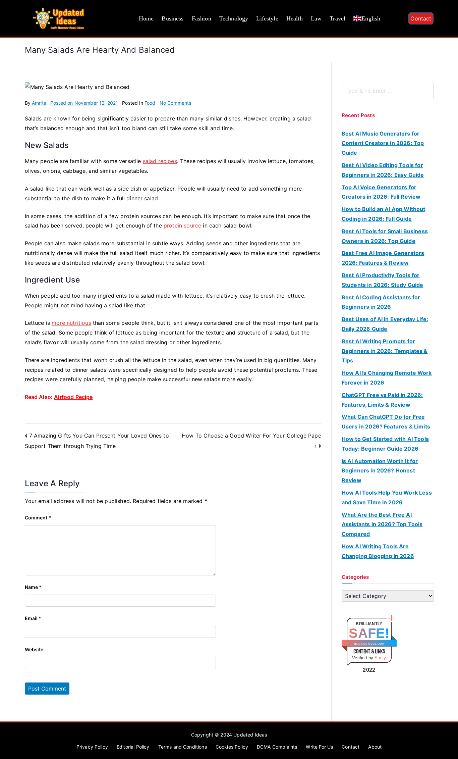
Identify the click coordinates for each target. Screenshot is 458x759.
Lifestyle (267, 18)
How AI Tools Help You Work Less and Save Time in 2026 (387, 497)
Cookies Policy (232, 747)
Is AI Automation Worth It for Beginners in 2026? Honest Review (380, 471)
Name (33, 587)
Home (146, 18)
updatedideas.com (369, 643)
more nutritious (71, 322)
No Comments (175, 103)
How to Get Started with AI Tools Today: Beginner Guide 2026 (385, 444)
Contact (420, 18)
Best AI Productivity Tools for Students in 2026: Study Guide (382, 280)
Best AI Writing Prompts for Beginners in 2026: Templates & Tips (385, 351)
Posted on (84, 103)
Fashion (201, 18)
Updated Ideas (250, 735)
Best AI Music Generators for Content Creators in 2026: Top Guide (383, 143)
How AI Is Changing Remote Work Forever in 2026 (387, 377)
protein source (182, 225)
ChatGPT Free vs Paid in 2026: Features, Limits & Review (382, 400)
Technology (233, 18)
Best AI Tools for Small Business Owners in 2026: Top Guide (385, 236)
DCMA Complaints (277, 747)
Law (316, 18)
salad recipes (160, 161)
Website (34, 649)
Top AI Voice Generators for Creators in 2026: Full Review (381, 192)
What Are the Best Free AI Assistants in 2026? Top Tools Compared (382, 524)
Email (33, 618)
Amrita (39, 103)
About (375, 747)
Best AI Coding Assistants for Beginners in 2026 (381, 302)
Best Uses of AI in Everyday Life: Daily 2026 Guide (385, 324)
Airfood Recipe (73, 397)
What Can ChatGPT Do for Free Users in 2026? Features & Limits (386, 421)
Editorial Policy (133, 747)
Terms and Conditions (182, 747)
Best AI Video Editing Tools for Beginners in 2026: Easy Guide (383, 170)
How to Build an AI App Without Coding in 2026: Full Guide (383, 214)
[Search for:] (387, 90)
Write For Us (319, 747)
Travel (337, 18)
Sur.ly (380, 657)
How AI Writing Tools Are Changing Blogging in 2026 (378, 551)
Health (294, 18)
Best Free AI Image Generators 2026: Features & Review (383, 258)
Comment (38, 517)
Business (172, 18)
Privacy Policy (92, 747)
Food (150, 103)
